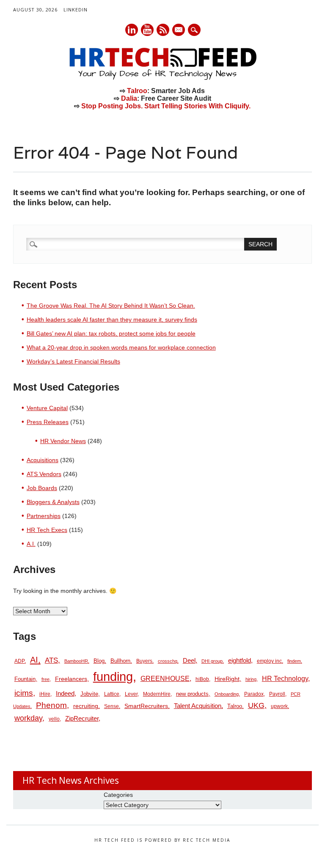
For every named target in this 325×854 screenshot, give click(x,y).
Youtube (147, 30)
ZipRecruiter (82, 718)
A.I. (31, 543)
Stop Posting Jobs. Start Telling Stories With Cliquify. (166, 106)
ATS (51, 660)
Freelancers (71, 678)
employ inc (269, 661)
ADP (19, 661)
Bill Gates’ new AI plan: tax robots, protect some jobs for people (111, 333)
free (45, 679)
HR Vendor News (63, 441)
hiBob (202, 679)
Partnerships (44, 515)
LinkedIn (75, 9)
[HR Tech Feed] (162, 78)
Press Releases (48, 422)
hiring (250, 679)
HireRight (227, 679)
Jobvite (89, 694)
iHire (44, 694)
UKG (256, 705)
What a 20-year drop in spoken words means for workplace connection (121, 347)
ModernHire (157, 694)
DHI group (212, 661)
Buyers (144, 661)
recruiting (85, 706)
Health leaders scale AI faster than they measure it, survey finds (112, 319)
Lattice (111, 694)
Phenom (51, 705)
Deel (189, 660)
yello (54, 719)
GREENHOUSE (165, 678)
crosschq (167, 661)
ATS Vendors (44, 474)
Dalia (129, 98)
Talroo (137, 90)
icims (23, 693)
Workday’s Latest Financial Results (73, 361)
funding (113, 676)
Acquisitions (42, 460)
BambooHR (76, 661)
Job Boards (42, 488)
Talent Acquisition (197, 705)
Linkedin (131, 30)
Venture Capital (47, 408)
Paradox (254, 694)
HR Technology (285, 678)
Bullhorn (120, 661)
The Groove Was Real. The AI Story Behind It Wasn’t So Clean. (111, 305)
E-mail (179, 30)
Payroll (277, 694)
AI (34, 659)
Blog (99, 661)
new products (192, 694)
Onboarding (227, 694)
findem (294, 661)
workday (28, 718)
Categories (118, 794)
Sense (111, 706)
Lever (131, 694)
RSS (163, 30)
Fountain (25, 679)
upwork (279, 706)
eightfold (239, 660)
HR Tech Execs (47, 529)
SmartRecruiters (146, 705)
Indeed (65, 693)
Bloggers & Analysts (53, 502)
